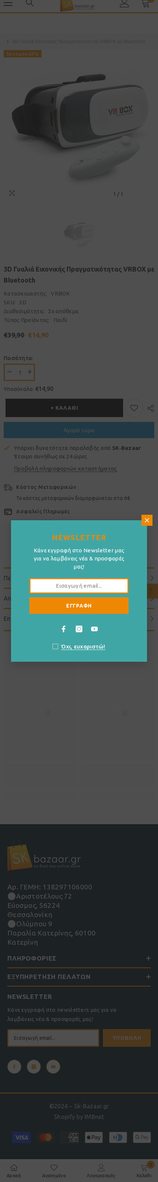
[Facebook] (63, 629)
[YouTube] (94, 629)
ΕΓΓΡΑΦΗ (79, 606)
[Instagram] (79, 629)
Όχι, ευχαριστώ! (83, 646)
